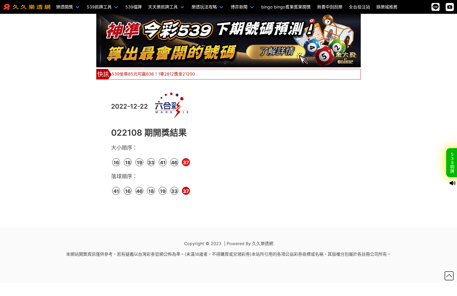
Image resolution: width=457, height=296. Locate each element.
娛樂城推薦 (386, 7)
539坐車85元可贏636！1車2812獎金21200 (153, 74)
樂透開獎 (64, 7)
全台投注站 (359, 7)
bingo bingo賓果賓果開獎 (286, 7)
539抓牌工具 (99, 7)
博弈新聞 (239, 7)
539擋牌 (133, 7)
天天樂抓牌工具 (163, 7)
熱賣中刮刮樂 (329, 7)
